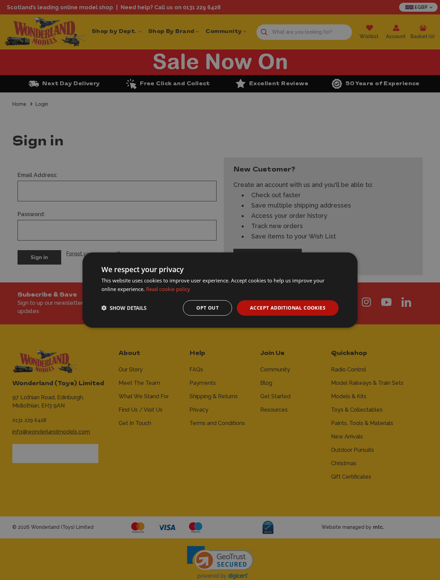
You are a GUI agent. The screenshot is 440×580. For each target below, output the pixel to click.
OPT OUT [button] (207, 307)
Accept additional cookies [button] (288, 307)
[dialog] (220, 290)
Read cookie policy (168, 289)
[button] (123, 308)
